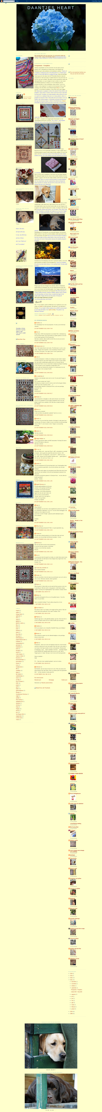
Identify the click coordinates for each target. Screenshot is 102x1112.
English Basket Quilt (20, 639)
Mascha (38, 542)
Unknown (38, 666)
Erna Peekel (39, 607)
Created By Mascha (75, 693)
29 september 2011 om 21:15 (44, 564)
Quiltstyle (72, 855)
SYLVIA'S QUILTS (74, 189)
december (73, 981)
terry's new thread (74, 573)
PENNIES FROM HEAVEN (76, 773)
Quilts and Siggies (74, 119)
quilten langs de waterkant (76, 803)
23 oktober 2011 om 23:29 (43, 674)
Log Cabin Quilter (74, 297)
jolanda (37, 463)
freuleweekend (19, 643)
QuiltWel (72, 623)
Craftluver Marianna (75, 427)
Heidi (37, 642)
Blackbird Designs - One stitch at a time (76, 562)
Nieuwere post (38, 679)
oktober (73, 985)
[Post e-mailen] (52, 313)
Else (37, 332)
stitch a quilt (73, 274)
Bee (17, 625)
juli (72, 996)
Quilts (17, 688)
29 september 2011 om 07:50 (44, 342)
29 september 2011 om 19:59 (44, 551)
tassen (17, 710)
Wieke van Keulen (74, 330)
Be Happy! (72, 830)
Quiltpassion (73, 355)
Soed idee (72, 507)
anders (17, 612)
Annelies (38, 322)
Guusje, (38, 575)
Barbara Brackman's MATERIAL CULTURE (75, 108)
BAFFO (17, 621)
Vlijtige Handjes (39, 438)
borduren (18, 630)
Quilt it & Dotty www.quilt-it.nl (77, 713)
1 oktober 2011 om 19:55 (42, 613)
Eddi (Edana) (19, 637)
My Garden (18, 674)
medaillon (18, 670)
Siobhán (38, 626)
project (17, 685)
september (74, 987)
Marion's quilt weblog (75, 733)
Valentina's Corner (74, 958)
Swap (17, 707)
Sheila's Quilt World (75, 395)
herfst (17, 648)
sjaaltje (17, 697)
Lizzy (17, 665)
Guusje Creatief (74, 237)
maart (72, 1004)
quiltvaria (72, 783)
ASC (17, 617)
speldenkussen (19, 701)
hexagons (18, 650)
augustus (73, 994)
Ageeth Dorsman (40, 484)
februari (73, 1006)
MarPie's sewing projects (76, 683)
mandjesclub (19, 666)
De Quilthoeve (73, 613)
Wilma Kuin (38, 526)
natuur (17, 677)
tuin (17, 712)
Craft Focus (73, 633)
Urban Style (73, 703)
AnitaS (37, 418)
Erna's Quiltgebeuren (75, 793)
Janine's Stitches (74, 551)
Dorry (58, 87)
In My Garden (19, 654)
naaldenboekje (19, 676)
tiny (37, 555)
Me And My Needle (74, 510)
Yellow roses (73, 663)
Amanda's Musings (75, 918)
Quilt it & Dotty (52, 309)
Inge (37, 505)
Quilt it (41, 306)
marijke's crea (73, 385)
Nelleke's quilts (74, 840)
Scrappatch (73, 287)
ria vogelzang (39, 376)
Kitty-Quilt (72, 417)
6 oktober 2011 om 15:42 (42, 639)
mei (72, 1000)
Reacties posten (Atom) (47, 682)
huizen (17, 652)
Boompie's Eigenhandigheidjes (75, 345)
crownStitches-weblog (75, 823)
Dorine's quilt (73, 868)
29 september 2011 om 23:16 (44, 580)
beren (17, 627)
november (73, 983)
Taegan (17, 708)
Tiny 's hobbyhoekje (75, 437)
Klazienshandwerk (74, 763)
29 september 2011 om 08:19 (44, 415)
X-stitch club (19, 717)
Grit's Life (72, 179)
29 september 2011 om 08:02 (44, 372)
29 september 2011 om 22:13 (44, 571)
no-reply (18, 679)
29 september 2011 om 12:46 (44, 501)
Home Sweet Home (75, 673)
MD (17, 668)
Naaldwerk (72, 334)
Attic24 (72, 270)
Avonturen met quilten (75, 878)
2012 (71, 977)
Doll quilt (18, 636)
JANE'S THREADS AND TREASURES (76, 406)
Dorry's (64, 101)
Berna (37, 409)
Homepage (51, 679)
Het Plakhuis (73, 477)
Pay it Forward (19, 681)
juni (72, 998)
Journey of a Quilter (75, 888)
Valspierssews (39, 346)
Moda (17, 672)
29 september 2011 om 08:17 (44, 393)
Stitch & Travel (73, 159)
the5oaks (72, 813)
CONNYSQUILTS (74, 149)
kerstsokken (19, 661)
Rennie (37, 633)
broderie (72, 307)
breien (17, 632)
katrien (37, 431)
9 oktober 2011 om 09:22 (42, 663)
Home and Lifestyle (75, 643)
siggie (17, 696)
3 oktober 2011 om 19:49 (42, 622)
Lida (37, 357)
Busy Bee (18, 634)
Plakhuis (38, 616)
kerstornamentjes (20, 659)
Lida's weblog (73, 365)
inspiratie (72, 593)
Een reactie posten (39, 677)
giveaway (18, 645)
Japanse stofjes (19, 656)
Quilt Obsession (74, 247)
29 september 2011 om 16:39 (44, 530)
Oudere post (64, 679)
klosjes (17, 663)
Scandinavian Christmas (21, 694)
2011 (71, 979)
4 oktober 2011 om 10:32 (42, 630)
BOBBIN (72, 320)
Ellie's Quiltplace (74, 583)
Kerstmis (18, 657)
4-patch (17, 610)
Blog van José (73, 908)
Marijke (37, 396)
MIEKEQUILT (73, 97)
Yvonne (38, 533)
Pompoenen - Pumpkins (42, 65)
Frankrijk (18, 641)
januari (73, 1008)
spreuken (18, 703)
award (17, 619)
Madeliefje (72, 898)
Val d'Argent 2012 (20, 714)
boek (17, 628)
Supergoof (72, 169)
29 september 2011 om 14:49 (44, 522)
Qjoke (71, 447)
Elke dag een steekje (75, 467)
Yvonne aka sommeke (41, 567)
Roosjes (18, 692)
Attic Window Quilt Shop (76, 219)
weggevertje (18, 716)
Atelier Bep (73, 487)
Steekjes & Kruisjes (75, 457)
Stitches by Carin (74, 209)
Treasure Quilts (74, 653)
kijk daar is (73, 497)
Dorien (37, 584)
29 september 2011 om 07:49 (44, 328)
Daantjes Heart (51, 7)
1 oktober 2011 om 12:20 (42, 604)
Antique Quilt (19, 614)
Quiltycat (72, 723)
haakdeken (18, 646)
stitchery (18, 705)
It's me (37, 449)
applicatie (18, 616)
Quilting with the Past (75, 948)
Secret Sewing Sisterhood (76, 375)
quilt (17, 687)
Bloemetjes (73, 743)
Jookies (72, 260)
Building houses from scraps (77, 928)
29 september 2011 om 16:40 (44, 539)
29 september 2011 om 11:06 (43, 481)
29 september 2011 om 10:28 (44, 460)
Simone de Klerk (74, 938)
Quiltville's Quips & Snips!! (77, 139)
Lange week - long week (76, 991)
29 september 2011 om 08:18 (44, 406)
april (72, 1002)
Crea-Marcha (73, 603)
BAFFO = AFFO (19, 623)
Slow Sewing (19, 699)
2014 (71, 973)
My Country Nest (74, 827)
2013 (71, 975)
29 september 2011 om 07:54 (44, 353)
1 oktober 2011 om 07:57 (42, 591)
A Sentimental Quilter (75, 199)
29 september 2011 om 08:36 (44, 427)
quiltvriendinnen (19, 690)
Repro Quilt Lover (74, 233)
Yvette (17, 719)
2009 (71, 1013)
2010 (71, 1011)
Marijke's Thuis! (74, 310)
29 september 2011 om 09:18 (44, 446)
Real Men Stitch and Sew (76, 284)
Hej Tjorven (73, 129)
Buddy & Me (73, 753)
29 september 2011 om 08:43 (44, 435)
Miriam (37, 595)
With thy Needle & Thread (76, 531)
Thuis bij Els (73, 858)
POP (17, 683)
